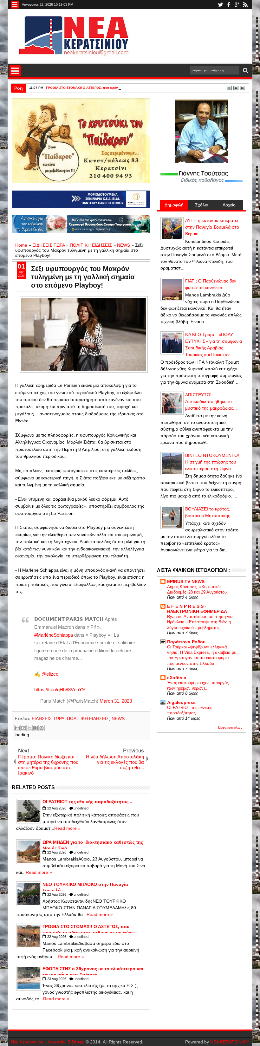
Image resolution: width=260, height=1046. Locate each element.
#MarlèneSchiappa (53, 635)
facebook (228, 4)
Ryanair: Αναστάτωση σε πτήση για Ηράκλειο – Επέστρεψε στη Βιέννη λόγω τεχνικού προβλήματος (200, 622)
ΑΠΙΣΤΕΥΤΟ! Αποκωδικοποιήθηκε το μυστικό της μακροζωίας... (211, 401)
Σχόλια (201, 204)
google (237, 4)
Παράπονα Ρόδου (186, 641)
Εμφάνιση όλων (230, 727)
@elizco (50, 674)
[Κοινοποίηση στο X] (29, 728)
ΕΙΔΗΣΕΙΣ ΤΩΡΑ (48, 718)
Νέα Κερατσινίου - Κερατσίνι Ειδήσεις (47, 1041)
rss (245, 4)
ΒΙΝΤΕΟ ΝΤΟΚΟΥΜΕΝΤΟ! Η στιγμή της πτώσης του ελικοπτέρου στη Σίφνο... (212, 462)
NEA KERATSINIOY (229, 1041)
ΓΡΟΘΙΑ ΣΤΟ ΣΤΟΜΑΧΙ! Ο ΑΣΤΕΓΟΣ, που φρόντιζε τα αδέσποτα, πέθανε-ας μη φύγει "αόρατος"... (120, 87)
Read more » (67, 828)
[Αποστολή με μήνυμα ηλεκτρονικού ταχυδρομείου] (17, 728)
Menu (15, 5)
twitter (220, 4)
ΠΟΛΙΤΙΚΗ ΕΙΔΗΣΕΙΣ (88, 718)
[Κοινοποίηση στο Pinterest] (41, 728)
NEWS (118, 718)
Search (244, 70)
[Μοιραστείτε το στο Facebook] (35, 728)
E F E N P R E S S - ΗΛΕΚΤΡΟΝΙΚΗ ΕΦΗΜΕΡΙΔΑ (197, 609)
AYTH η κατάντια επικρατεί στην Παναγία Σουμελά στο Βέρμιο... (212, 227)
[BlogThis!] (23, 728)
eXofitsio (176, 677)
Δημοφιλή (174, 204)
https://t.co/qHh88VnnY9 (59, 689)
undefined (81, 808)
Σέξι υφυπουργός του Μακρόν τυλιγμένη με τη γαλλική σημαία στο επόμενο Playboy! (83, 277)
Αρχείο (229, 204)
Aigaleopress (181, 702)
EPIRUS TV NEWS (186, 581)
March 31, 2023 (116, 701)
